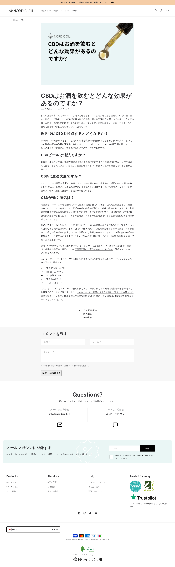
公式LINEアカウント (115, 413)
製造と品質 (52, 482)
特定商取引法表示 (71, 539)
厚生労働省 (110, 187)
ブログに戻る (90, 309)
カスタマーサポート (97, 482)
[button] (45, 10)
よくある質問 (94, 487)
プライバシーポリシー (139, 455)
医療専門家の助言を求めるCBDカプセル (94, 249)
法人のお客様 (53, 491)
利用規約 (80, 539)
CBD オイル (11, 482)
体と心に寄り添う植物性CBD (108, 115)
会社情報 (51, 487)
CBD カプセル (12, 487)
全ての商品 (11, 491)
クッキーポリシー (104, 539)
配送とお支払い (95, 491)
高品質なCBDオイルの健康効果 (56, 204)
